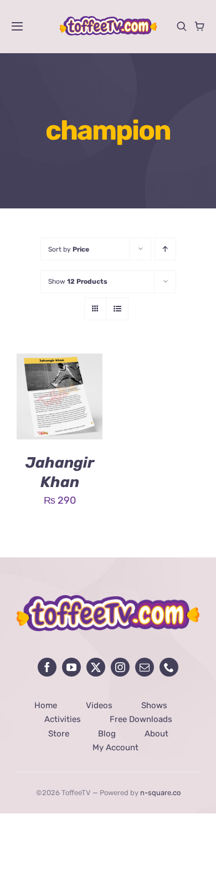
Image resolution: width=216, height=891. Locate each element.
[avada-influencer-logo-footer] (108, 600)
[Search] (181, 26)
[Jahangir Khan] (59, 362)
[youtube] (71, 667)
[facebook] (47, 667)
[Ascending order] (165, 249)
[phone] (169, 667)
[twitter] (95, 667)
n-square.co (160, 792)
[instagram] (120, 667)
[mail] (144, 667)
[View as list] (117, 309)
